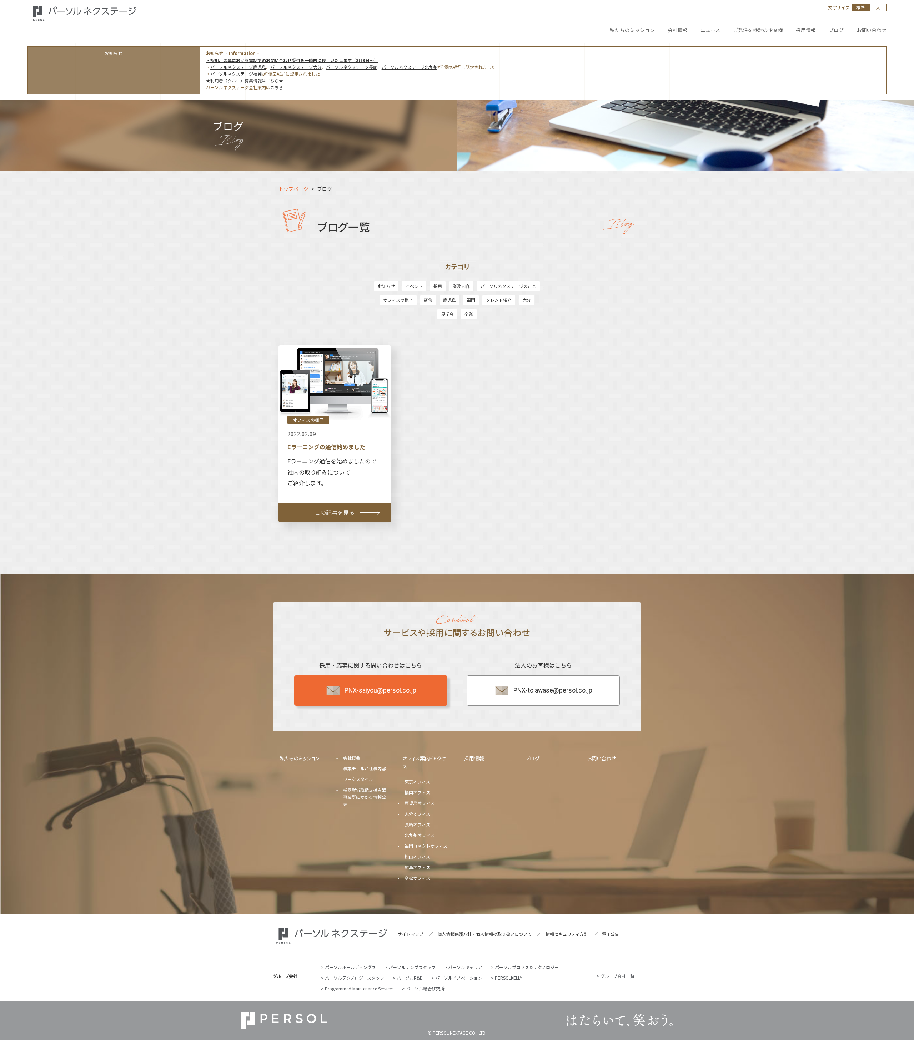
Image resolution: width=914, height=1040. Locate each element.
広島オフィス (417, 867)
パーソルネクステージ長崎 (351, 67)
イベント (414, 286)
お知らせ (386, 286)
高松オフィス (417, 878)
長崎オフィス (417, 824)
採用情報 (474, 758)
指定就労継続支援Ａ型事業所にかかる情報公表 (364, 797)
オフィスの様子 (398, 300)
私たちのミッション (299, 758)
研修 (428, 300)
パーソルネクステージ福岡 (236, 74)
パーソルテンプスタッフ (412, 967)
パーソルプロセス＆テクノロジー (527, 967)
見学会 (447, 314)
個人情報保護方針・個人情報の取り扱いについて (484, 934)
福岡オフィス (417, 792)
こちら (276, 87)
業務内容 (461, 286)
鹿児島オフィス (420, 803)
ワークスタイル (358, 779)
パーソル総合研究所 (425, 988)
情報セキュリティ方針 (567, 934)
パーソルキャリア (465, 967)
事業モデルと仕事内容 (364, 768)
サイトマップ (410, 934)
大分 (526, 300)
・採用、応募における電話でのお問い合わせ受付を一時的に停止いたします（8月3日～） (292, 60)
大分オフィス (417, 814)
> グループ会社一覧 (615, 976)
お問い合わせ (601, 758)
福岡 (471, 300)
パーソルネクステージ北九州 (409, 67)
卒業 (468, 314)
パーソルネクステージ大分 (296, 67)
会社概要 (351, 758)
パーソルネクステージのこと (508, 286)
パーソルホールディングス (350, 967)
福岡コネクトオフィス (426, 846)
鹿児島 (449, 300)
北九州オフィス (420, 835)
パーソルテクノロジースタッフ (354, 978)
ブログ (532, 758)
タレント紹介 (499, 300)
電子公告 (610, 934)
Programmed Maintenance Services (359, 988)
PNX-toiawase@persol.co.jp (552, 690)
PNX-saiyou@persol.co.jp (380, 690)
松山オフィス (417, 856)
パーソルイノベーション (458, 978)
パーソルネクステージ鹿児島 (238, 67)
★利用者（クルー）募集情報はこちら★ (244, 80)
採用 (437, 286)
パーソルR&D (410, 978)
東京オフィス (417, 781)
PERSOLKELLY (508, 978)
